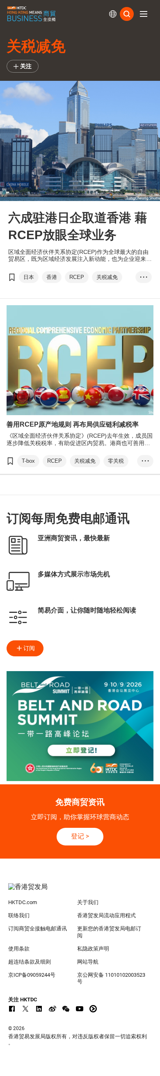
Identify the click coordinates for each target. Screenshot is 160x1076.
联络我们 (19, 915)
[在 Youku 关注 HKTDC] (93, 1008)
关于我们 (87, 902)
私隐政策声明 (93, 949)
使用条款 (19, 949)
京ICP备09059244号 (31, 975)
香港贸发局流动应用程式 (106, 915)
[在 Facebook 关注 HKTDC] (12, 1008)
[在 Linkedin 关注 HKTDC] (39, 1008)
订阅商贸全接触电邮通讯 (37, 928)
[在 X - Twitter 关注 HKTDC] (25, 1008)
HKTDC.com (22, 902)
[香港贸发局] (80, 891)
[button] (143, 14)
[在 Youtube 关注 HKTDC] (79, 1008)
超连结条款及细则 (29, 962)
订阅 (29, 648)
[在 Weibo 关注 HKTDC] (52, 1008)
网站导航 (87, 962)
